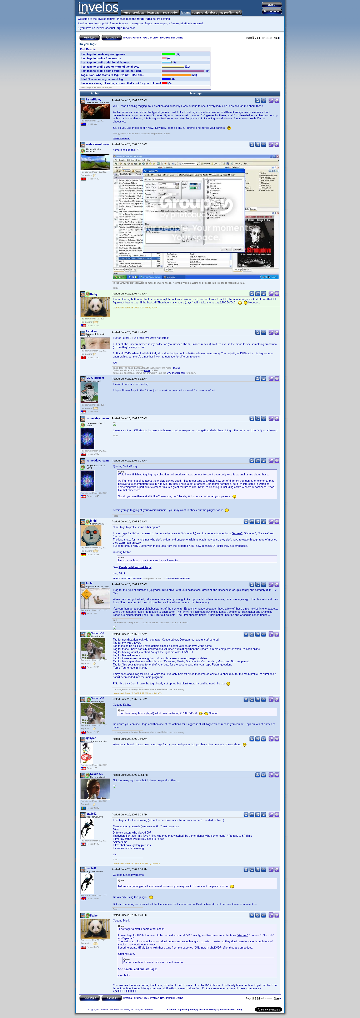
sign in (121, 28)
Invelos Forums (132, 37)
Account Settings (208, 1009)
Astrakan (91, 331)
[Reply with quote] (277, 102)
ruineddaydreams (98, 418)
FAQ (239, 1009)
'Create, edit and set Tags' (135, 567)
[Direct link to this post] (271, 102)
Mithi (93, 520)
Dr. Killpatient (95, 377)
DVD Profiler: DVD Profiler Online (163, 37)
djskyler (90, 738)
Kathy (94, 294)
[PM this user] (257, 102)
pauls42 (91, 813)
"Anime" (237, 533)
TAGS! (176, 368)
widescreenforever (98, 144)
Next (276, 38)
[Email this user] (257, 295)
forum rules (144, 18)
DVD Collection (121, 138)
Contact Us (173, 1009)
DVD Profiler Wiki (176, 373)
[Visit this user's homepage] (257, 146)
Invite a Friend (227, 1009)
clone (147, 370)
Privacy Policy (189, 1009)
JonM (88, 583)
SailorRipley (93, 99)
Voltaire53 (97, 633)
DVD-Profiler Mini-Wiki (178, 578)
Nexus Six (96, 774)
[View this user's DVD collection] (263, 102)
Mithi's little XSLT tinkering (127, 578)
